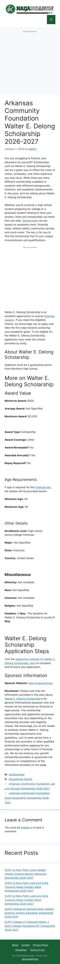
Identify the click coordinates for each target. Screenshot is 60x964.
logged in (26, 827)
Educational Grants (20, 779)
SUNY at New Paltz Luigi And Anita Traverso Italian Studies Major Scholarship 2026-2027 (26, 886)
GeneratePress (30, 959)
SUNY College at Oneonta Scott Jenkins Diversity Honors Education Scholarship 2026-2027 (29, 912)
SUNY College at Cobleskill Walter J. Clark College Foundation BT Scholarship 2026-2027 (30, 925)
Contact (25, 945)
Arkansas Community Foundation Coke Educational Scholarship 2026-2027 (27, 798)
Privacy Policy (40, 945)
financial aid (43, 487)
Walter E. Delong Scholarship (22, 698)
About (15, 945)
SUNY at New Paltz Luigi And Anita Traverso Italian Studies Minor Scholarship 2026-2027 (26, 899)
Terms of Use (37, 949)
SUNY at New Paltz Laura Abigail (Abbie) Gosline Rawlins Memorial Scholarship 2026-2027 (25, 874)
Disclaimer (21, 949)
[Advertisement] (30, 63)
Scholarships (30, 220)
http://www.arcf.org (40, 683)
